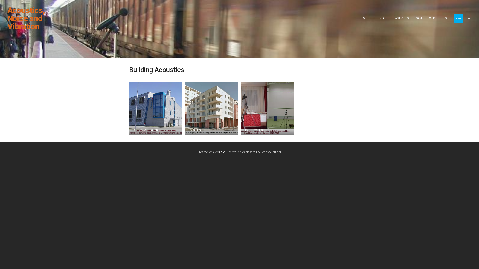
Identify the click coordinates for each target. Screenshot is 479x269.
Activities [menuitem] (402, 18)
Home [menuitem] (365, 18)
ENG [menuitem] (458, 18)
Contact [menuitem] (382, 18)
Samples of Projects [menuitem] (431, 18)
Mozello (220, 152)
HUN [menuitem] (467, 18)
